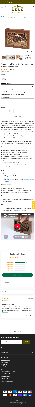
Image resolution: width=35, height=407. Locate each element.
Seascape (18, 210)
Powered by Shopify (17, 404)
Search (17, 400)
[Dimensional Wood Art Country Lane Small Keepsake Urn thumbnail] (3, 57)
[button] (5, 69)
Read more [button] (5, 312)
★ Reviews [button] (33, 205)
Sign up (26, 341)
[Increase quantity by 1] (16, 111)
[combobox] (17, 86)
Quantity (3, 107)
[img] (6, 298)
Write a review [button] (17, 275)
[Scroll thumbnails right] (32, 58)
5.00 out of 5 (22, 257)
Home (2, 16)
